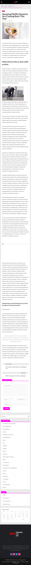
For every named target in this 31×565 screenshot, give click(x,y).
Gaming (4, 448)
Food (3, 11)
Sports (4, 473)
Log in (4, 495)
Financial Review (6, 437)
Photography (6, 465)
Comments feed (6, 501)
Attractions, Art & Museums (9, 423)
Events (4, 431)
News (4, 459)
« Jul (8, 519)
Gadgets (5, 445)
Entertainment (6, 429)
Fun (4, 443)
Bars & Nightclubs (7, 426)
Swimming (5, 476)
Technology (5, 479)
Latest (4, 451)
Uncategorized (6, 484)
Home (3, 561)
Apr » (23, 519)
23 (19, 516)
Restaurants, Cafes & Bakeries (10, 468)
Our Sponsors (6, 462)
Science (5, 470)
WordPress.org (6, 504)
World (4, 487)
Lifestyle (5, 454)
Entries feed (6, 498)
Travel (4, 481)
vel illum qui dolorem (7, 313)
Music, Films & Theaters (8, 456)
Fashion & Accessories (8, 434)
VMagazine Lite (22, 559)
